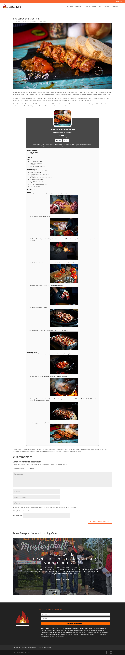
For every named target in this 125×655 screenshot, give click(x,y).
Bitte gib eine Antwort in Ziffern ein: (24, 511)
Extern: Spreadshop (45, 647)
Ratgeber (106, 6)
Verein (94, 6)
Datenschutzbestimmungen (49, 632)
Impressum (119, 1)
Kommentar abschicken (100, 521)
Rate (66, 140)
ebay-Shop (115, 6)
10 (69, 591)
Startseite (70, 6)
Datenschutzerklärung (29, 647)
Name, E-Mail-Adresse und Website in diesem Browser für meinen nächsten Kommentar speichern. (46, 507)
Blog (100, 6)
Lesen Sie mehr (62, 579)
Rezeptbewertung (18, 469)
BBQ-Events (78, 6)
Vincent (18, 22)
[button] (60, 135)
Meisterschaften (65, 567)
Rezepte (87, 6)
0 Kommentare (42, 22)
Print (59, 140)
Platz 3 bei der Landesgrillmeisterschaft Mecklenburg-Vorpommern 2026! (62, 558)
